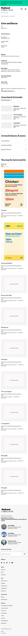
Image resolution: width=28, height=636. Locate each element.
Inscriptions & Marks (6, 145)
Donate (2, 597)
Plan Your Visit (4, 580)
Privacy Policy (3, 633)
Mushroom (16, 106)
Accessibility (4, 588)
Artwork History (5, 141)
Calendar (3, 583)
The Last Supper (17, 114)
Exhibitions (3, 590)
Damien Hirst (4, 37)
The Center (3, 610)
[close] (26, 2)
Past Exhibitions (4, 620)
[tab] (5, 165)
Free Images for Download (7, 605)
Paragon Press (4, 45)
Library (2, 615)
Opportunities (4, 599)
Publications (3, 623)
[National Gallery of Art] (14, 510)
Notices (2, 631)
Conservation (4, 613)
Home (2, 16)
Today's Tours (4, 585)
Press (2, 572)
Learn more (3, 4)
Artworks (6, 16)
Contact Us (3, 574)
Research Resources (6, 149)
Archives (3, 618)
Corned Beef (16, 123)
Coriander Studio (4, 41)
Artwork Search (4, 608)
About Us (3, 569)
